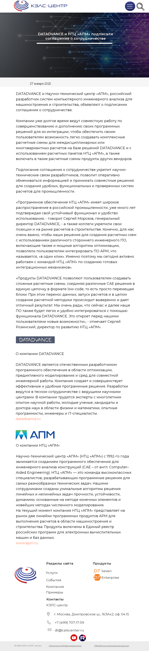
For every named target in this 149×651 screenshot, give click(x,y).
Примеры (54, 592)
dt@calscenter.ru (69, 630)
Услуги (52, 573)
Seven (106, 571)
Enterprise (110, 578)
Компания (55, 587)
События (53, 580)
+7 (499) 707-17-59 (69, 622)
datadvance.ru (28, 419)
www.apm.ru (27, 543)
